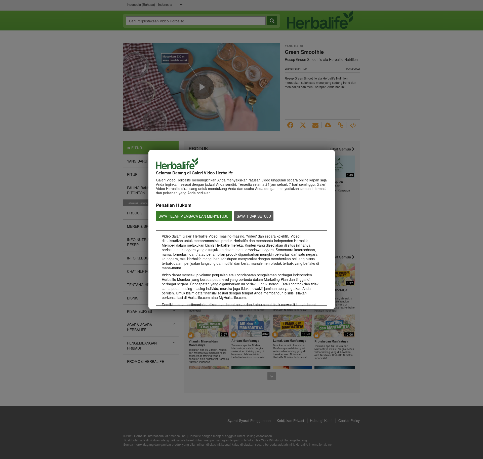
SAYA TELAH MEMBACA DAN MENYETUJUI (193, 216)
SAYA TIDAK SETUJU (254, 216)
